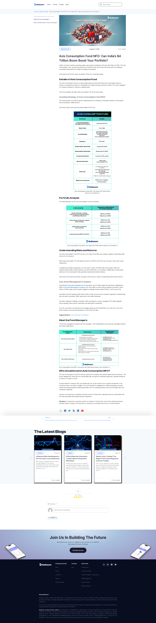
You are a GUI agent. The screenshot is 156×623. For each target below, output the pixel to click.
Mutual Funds (43, 11)
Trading (40, 453)
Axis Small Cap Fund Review (80, 315)
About (49, 4)
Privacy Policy (85, 567)
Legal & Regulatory (86, 578)
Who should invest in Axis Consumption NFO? (46, 22)
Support (57, 578)
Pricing (55, 4)
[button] (61, 411)
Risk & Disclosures (86, 586)
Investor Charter (85, 582)
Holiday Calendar (59, 582)
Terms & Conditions (86, 571)
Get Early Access (78, 550)
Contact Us (58, 574)
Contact (61, 4)
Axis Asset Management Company (74, 287)
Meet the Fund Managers (41, 19)
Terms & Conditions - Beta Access (90, 574)
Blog (67, 4)
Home (36, 11)
